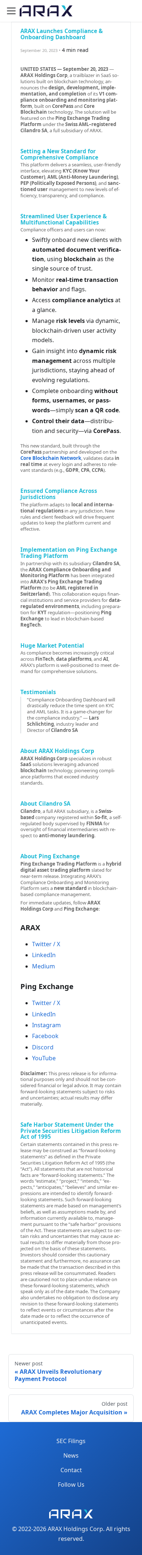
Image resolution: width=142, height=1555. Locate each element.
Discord (43, 1047)
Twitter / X (46, 944)
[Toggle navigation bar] (11, 10)
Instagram (46, 1025)
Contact (71, 1470)
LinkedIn (44, 955)
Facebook (45, 1036)
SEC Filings (71, 1441)
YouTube (44, 1058)
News (71, 1455)
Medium (43, 966)
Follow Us (71, 1485)
